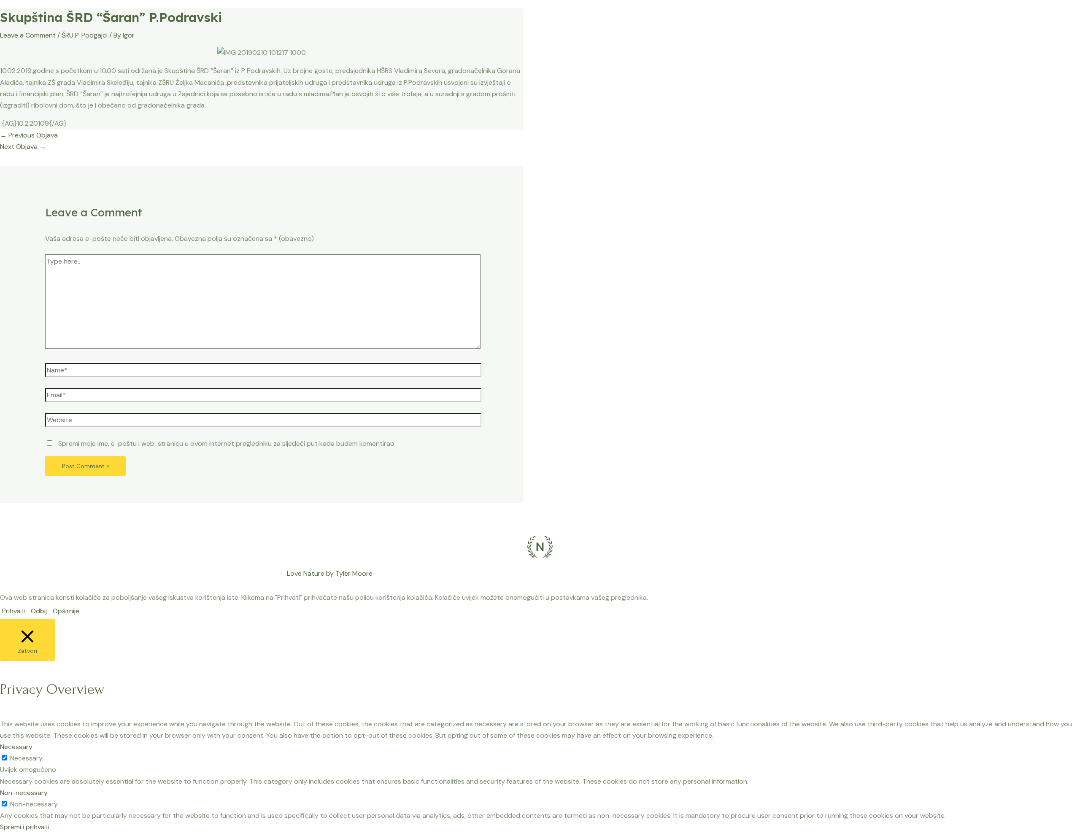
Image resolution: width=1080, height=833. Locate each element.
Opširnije (66, 611)
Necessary (26, 758)
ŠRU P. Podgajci (85, 35)
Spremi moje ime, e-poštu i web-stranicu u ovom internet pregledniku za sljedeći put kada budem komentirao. (227, 443)
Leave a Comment (28, 35)
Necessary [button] (16, 746)
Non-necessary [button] (24, 792)
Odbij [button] (39, 611)
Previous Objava (29, 135)
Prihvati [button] (13, 611)
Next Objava (23, 146)
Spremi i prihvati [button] (24, 826)
